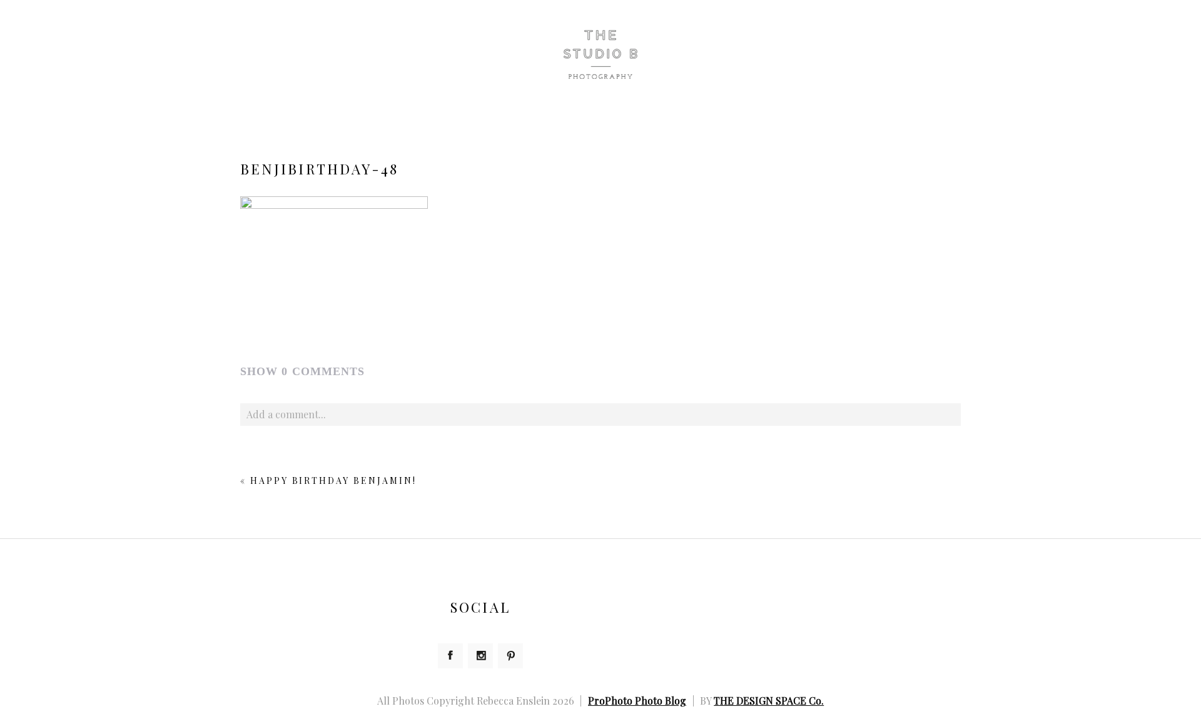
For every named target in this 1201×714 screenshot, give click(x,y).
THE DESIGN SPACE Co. (769, 700)
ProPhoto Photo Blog (637, 700)
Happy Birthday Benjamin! (333, 480)
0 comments (302, 371)
